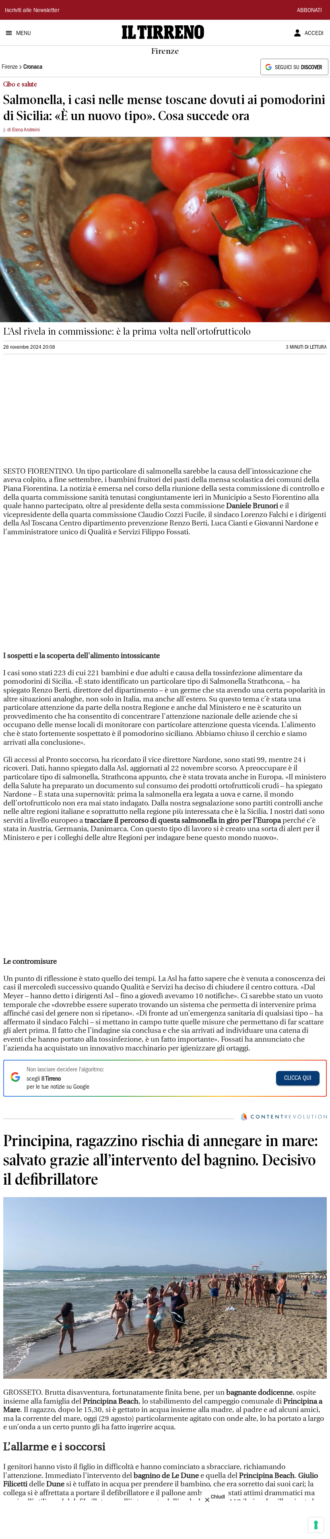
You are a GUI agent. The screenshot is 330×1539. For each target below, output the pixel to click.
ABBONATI (309, 11)
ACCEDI (314, 34)
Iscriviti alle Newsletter (32, 11)
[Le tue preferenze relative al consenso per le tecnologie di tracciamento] (316, 1525)
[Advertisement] (63, 414)
